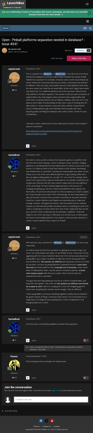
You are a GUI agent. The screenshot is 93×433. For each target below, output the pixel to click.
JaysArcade (16, 49)
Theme (36, 426)
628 (15, 90)
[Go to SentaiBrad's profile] (14, 163)
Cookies (56, 426)
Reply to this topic (79, 58)
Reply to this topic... (25, 399)
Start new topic (57, 58)
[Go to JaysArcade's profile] (4, 50)
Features (23, 52)
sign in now (56, 390)
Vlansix (32, 347)
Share (69, 50)
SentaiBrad (14, 155)
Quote (34, 146)
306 (15, 377)
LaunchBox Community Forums (24, 21)
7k (15, 176)
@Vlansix (47, 74)
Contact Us (47, 426)
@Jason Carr (60, 74)
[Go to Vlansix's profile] (14, 365)
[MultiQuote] (27, 146)
